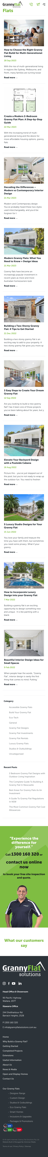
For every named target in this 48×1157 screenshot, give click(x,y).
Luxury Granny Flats (19, 743)
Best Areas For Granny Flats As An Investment (25, 792)
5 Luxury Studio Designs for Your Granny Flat (23, 526)
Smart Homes (16, 1112)
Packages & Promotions (21, 1121)
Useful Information (12, 1060)
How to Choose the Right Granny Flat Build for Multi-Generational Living (23, 53)
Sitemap (28, 1146)
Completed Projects (13, 1051)
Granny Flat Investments (21, 733)
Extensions (8, 1056)
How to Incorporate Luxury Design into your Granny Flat (20, 594)
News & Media (10, 1070)
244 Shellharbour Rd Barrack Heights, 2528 (13, 1014)
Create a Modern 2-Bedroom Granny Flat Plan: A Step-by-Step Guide (23, 119)
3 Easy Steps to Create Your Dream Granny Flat (24, 392)
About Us (7, 1065)
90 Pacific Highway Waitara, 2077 (12, 999)
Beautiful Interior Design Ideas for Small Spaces (24, 661)
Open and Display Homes (15, 1074)
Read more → (11, 77)
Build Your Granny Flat (20, 712)
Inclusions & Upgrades (20, 1117)
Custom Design (17, 1098)
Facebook (9, 983)
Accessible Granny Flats (20, 707)
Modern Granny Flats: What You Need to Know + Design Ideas (22, 260)
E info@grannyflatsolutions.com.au (19, 1027)
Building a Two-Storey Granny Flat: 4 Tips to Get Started (21, 327)
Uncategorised (16, 754)
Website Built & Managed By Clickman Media (19, 1142)
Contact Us (8, 1079)
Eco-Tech (13, 717)
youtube (13, 983)
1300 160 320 (25, 854)
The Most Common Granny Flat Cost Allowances (27, 808)
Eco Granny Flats (18, 1107)
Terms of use (7, 1146)
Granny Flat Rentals (18, 738)
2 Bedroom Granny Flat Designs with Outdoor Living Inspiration (27, 775)
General (13, 723)
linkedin (20, 983)
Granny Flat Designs (19, 728)
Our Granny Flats (11, 1089)
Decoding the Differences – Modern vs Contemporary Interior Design (23, 190)
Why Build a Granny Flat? (15, 1042)
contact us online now (24, 864)
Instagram (4, 983)
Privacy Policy (18, 1146)
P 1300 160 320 (10, 1022)
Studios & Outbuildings (20, 749)
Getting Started (10, 1046)
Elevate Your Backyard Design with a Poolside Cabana (21, 461)
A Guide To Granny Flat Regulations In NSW (26, 800)
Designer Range (17, 1093)
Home (6, 1037)
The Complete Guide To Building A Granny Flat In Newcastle (26, 783)
